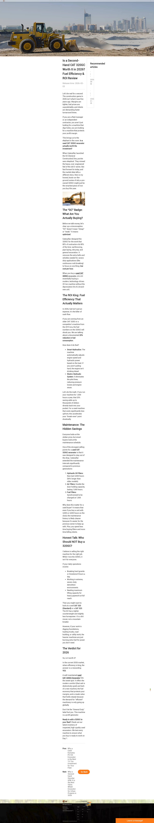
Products (83, 809)
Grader (82, 814)
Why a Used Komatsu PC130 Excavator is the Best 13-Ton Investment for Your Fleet (72, 758)
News (64, 56)
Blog (65, 56)
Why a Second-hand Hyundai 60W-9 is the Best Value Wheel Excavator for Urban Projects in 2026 (72, 783)
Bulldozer (78, 814)
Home (63, 56)
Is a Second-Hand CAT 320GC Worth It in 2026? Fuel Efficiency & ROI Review (70, 56)
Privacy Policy (75, 821)
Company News (88, 809)
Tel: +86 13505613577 (65, 809)
